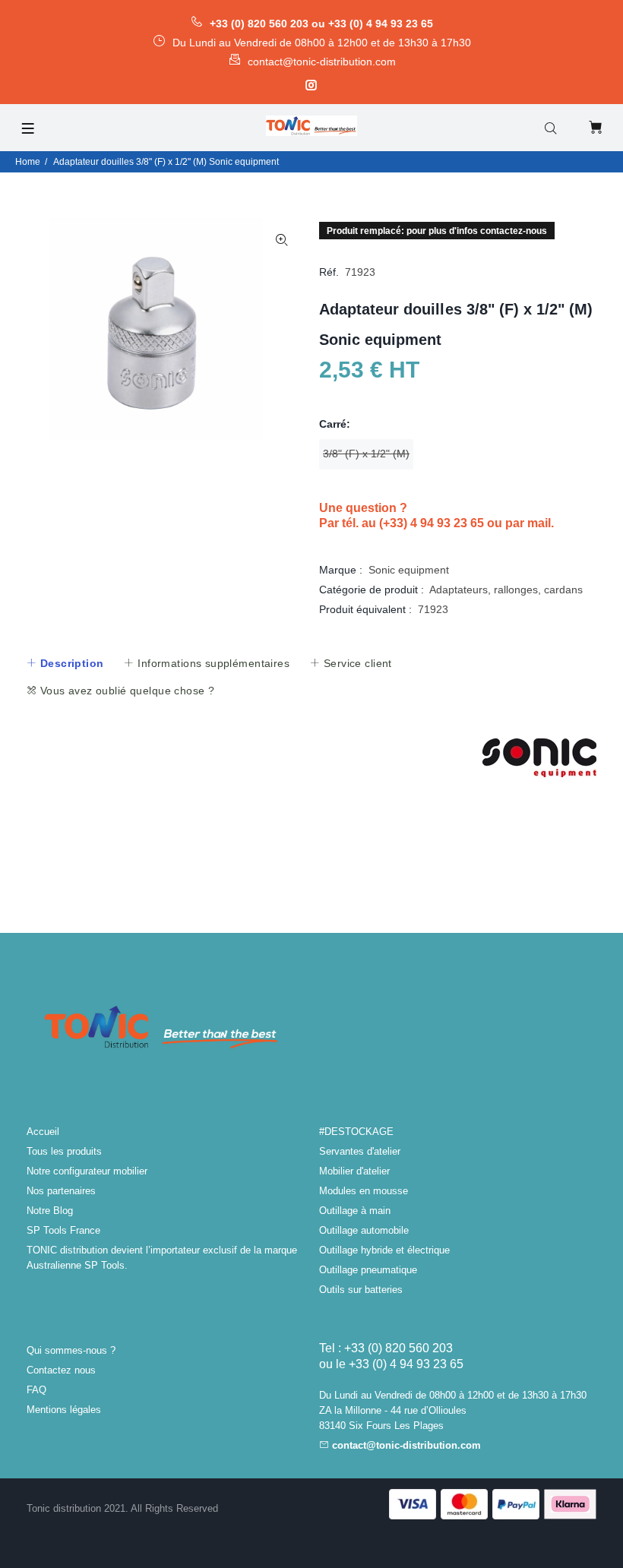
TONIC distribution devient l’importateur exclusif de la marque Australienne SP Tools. (162, 1257)
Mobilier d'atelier (354, 1171)
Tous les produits (64, 1151)
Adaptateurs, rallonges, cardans (506, 589)
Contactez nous (61, 1370)
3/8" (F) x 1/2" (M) (366, 453)
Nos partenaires (61, 1191)
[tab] (64, 663)
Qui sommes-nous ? (71, 1350)
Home (27, 161)
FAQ (36, 1390)
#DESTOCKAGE (356, 1131)
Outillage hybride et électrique (384, 1250)
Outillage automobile (364, 1230)
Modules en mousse (363, 1191)
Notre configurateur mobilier (87, 1171)
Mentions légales (64, 1409)
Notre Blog (50, 1210)
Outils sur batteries (361, 1289)
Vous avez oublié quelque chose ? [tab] (125, 690)
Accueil (43, 1131)
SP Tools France (63, 1230)
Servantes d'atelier (359, 1151)
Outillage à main (355, 1210)
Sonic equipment (408, 570)
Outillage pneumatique (368, 1270)
